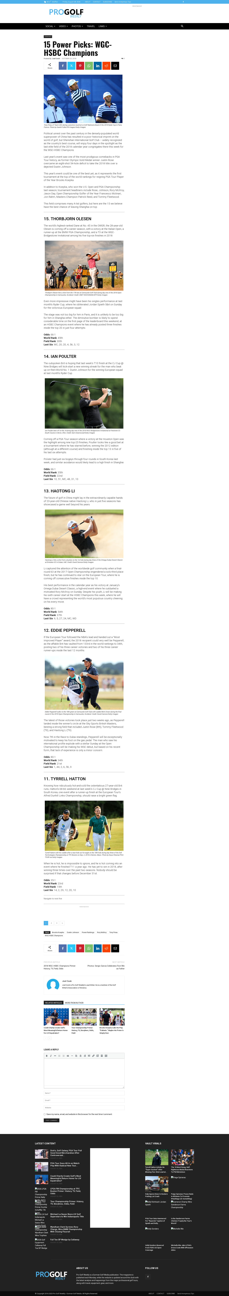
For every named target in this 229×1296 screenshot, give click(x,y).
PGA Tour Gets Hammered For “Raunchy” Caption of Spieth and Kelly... (155, 1221)
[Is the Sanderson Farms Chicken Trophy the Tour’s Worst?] (182, 1208)
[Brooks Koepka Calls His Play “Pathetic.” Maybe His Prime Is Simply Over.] (112, 1017)
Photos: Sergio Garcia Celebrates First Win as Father (106, 967)
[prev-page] (45, 1038)
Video (62, 26)
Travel (91, 26)
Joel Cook (56, 59)
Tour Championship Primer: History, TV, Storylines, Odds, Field (83, 1030)
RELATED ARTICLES (53, 1003)
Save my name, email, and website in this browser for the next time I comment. (79, 1114)
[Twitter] (71, 66)
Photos (76, 26)
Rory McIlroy (102, 932)
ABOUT (87, 2)
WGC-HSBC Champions (54, 936)
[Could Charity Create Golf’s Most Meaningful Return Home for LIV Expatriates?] (56, 1017)
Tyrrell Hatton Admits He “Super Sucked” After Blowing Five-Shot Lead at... (156, 1169)
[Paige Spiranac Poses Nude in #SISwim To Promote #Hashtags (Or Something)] (182, 1184)
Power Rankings (88, 932)
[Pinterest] (80, 66)
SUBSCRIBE (107, 2)
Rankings (48, 36)
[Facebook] (183, 2)
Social (49, 26)
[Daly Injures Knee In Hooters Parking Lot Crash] (156, 1184)
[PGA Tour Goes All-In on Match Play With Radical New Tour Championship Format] (41, 1166)
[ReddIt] (106, 66)
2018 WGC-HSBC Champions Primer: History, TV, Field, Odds (60, 967)
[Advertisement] (137, 13)
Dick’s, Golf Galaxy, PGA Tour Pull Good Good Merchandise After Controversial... (66, 1153)
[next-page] (49, 1038)
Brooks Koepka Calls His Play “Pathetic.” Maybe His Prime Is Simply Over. (112, 1030)
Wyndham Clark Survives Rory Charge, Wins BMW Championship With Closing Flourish (66, 1229)
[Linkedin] (98, 66)
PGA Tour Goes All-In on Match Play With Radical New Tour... (65, 1164)
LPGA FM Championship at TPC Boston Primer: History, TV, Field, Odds (65, 1191)
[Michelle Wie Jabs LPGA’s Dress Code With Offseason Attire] (182, 1235)
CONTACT (96, 2)
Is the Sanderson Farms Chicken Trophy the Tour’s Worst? (181, 1221)
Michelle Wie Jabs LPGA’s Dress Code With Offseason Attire (182, 1247)
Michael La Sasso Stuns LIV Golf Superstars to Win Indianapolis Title (67, 1215)
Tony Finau (113, 932)
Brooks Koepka (58, 932)
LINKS (102, 26)
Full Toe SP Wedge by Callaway (64, 1239)
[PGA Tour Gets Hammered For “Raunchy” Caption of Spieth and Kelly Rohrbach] (156, 1208)
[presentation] (46, 1055)
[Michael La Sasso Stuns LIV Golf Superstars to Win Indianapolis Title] (41, 1221)
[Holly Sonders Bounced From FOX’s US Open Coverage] (156, 1235)
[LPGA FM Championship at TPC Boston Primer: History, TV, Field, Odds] (41, 1196)
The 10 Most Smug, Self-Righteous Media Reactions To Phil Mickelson (182, 1169)
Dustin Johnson (73, 932)
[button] (182, 26)
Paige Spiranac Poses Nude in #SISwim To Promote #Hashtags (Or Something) (182, 1196)
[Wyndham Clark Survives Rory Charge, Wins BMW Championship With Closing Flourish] (41, 1231)
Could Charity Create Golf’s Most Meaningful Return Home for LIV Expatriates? (56, 1030)
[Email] (115, 66)
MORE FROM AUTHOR (74, 1003)
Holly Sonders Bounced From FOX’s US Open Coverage (154, 1247)
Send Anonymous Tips (122, 2)
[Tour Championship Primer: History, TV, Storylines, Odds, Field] (84, 1017)
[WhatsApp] (89, 66)
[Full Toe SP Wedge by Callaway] (41, 1244)
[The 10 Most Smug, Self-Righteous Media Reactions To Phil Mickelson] (182, 1157)
